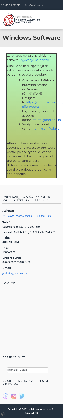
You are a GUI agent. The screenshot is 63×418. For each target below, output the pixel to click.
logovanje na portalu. (35, 60)
